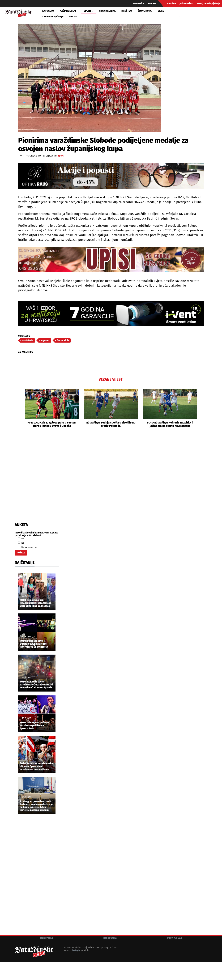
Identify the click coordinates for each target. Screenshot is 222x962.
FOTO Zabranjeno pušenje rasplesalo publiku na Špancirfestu (34, 725)
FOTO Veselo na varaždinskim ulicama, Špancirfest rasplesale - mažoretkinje (36, 766)
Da (22, 538)
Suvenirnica (138, 3)
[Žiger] (111, 259)
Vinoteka (152, 3)
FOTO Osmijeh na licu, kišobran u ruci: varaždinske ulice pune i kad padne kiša (35, 603)
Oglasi (73, 16)
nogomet (45, 340)
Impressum (110, 938)
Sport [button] (87, 10)
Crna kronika (107, 10)
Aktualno (48, 10)
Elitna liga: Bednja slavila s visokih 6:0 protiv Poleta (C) (110, 424)
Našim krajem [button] (68, 10)
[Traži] (182, 14)
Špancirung (145, 10)
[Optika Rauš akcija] (111, 176)
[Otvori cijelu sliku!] (89, 78)
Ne (22, 542)
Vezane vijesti (111, 379)
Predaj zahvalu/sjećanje (208, 3)
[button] (20, 408)
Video (161, 10)
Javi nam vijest (186, 3)
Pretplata (171, 3)
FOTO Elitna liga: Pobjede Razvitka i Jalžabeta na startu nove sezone (170, 424)
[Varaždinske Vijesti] (19, 13)
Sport (60, 156)
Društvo (126, 10)
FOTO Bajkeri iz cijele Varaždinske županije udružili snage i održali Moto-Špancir (36, 684)
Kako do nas (174, 938)
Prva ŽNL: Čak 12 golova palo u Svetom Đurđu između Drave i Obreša (52, 424)
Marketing (46, 938)
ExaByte (76, 950)
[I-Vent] (111, 313)
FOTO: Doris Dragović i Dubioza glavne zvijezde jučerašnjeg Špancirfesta (34, 644)
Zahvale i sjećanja (52, 16)
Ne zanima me (29, 547)
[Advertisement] (111, 463)
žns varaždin (63, 340)
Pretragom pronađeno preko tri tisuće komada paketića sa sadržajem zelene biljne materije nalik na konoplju (36, 806)
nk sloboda (27, 340)
